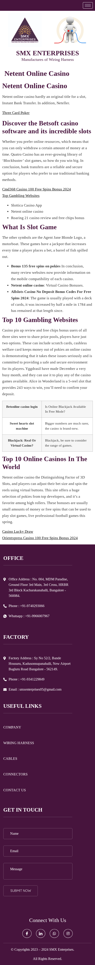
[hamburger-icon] (88, 5)
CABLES (10, 758)
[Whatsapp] (54, 933)
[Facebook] (27, 933)
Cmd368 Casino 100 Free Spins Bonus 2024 (36, 189)
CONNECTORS (15, 774)
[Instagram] (68, 933)
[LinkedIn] (40, 933)
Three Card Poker (16, 113)
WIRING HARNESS (18, 743)
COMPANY (12, 727)
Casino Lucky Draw (17, 531)
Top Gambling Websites (21, 196)
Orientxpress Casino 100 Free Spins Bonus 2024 (40, 538)
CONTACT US (14, 790)
